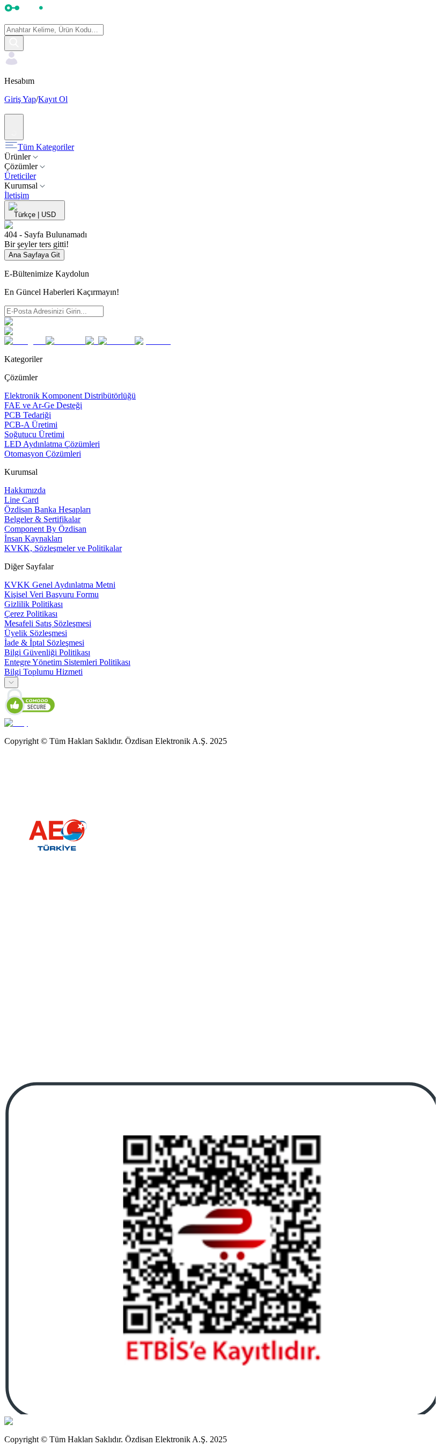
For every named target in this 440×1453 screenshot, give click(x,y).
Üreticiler (20, 175)
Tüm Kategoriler (46, 146)
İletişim (16, 195)
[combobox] (11, 682)
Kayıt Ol (53, 99)
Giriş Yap (20, 99)
